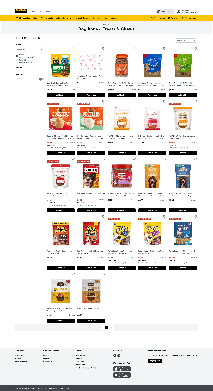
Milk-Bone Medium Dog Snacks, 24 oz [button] (91, 195)
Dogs (105, 24)
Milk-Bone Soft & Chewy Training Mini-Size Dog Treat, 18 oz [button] (121, 195)
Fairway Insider (100, 18)
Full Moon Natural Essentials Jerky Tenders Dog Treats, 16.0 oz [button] (182, 137)
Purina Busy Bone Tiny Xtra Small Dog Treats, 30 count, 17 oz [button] (182, 252)
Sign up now (155, 361)
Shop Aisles (24, 18)
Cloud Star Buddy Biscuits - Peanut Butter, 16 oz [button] (91, 77)
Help (45, 356)
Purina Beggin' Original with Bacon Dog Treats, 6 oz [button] (151, 252)
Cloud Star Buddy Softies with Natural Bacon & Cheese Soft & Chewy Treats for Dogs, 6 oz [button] (150, 84)
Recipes (113, 18)
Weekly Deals (47, 18)
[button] (190, 18)
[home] (21, 11)
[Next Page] (111, 327)
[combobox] (36, 11)
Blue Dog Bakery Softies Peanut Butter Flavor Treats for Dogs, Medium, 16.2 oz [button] (59, 84)
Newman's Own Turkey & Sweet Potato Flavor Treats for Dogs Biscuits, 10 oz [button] (181, 195)
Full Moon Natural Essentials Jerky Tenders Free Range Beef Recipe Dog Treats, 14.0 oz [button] (60, 195)
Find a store (80, 356)
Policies (39, 388)
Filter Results (28, 38)
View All (19, 67)
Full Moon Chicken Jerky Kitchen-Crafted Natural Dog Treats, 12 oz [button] (121, 137)
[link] (158, 18)
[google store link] (122, 377)
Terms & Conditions (50, 388)
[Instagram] (118, 357)
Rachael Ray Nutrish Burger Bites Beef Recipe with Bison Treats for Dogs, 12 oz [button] (60, 310)
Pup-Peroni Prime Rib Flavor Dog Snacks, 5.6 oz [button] (90, 252)
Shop (35, 18)
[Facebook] (114, 357)
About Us (19, 356)
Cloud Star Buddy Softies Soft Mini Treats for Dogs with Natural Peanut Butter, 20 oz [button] (122, 84)
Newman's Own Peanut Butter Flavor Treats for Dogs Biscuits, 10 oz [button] (151, 195)
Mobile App (80, 365)
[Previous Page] (101, 327)
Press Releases (21, 362)
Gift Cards (80, 362)
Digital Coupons (83, 18)
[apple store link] (122, 371)
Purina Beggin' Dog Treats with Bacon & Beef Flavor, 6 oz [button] (120, 252)
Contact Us (47, 362)
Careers (18, 359)
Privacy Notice (64, 388)
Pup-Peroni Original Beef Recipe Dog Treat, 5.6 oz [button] (59, 252)
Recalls (46, 359)
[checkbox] (17, 79)
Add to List (60, 95)
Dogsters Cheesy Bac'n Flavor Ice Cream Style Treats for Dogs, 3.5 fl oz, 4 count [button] (60, 137)
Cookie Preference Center (86, 368)
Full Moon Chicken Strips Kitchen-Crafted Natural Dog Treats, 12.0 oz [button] (152, 137)
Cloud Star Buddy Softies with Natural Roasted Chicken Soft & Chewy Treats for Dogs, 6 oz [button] (181, 84)
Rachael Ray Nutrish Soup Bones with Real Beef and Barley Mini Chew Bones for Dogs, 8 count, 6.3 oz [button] (91, 310)
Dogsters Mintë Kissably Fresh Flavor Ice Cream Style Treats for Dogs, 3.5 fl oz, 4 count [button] (90, 137)
